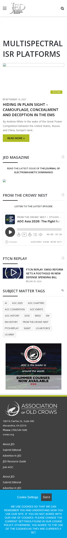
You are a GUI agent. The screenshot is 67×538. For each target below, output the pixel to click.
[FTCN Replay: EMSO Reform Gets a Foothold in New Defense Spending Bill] (13, 273)
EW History (11, 322)
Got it (46, 497)
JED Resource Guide (14, 461)
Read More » (16, 138)
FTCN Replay (12, 328)
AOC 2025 (17, 303)
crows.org (8, 434)
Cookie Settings (27, 497)
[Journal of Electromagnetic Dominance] (17, 8)
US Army (9, 334)
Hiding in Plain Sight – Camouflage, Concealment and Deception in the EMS (30, 109)
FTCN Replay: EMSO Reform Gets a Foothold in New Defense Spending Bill (44, 273)
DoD (27, 315)
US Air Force (43, 328)
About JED (9, 444)
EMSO (38, 315)
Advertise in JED (12, 455)
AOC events (36, 309)
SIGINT (27, 328)
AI (6, 303)
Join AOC (8, 467)
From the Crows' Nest (35, 322)
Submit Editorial (12, 450)
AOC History (12, 315)
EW (47, 315)
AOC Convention (15, 309)
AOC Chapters (36, 303)
